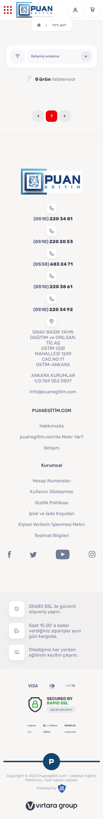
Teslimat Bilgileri (51, 535)
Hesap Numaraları (52, 480)
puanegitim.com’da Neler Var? (52, 436)
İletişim (51, 448)
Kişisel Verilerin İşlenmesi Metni (51, 524)
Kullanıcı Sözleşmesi (51, 491)
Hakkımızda (51, 426)
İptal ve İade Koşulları (51, 513)
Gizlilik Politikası (51, 502)
